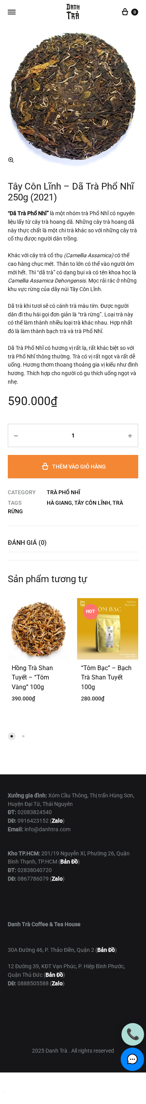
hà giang (59, 503)
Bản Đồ (106, 950)
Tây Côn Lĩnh (92, 503)
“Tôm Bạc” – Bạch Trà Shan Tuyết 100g (106, 677)
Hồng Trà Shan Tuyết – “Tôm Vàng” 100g (32, 677)
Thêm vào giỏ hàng (79, 466)
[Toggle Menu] (12, 12)
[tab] (73, 542)
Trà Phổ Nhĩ (63, 492)
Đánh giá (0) (27, 542)
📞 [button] (133, 1034)
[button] (11, 160)
